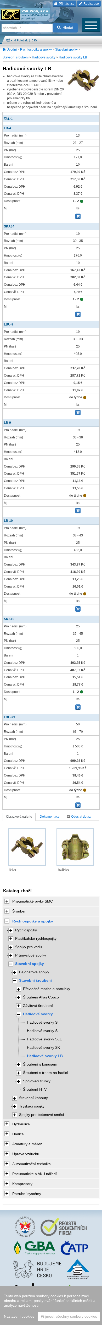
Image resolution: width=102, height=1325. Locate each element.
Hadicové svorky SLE (44, 1039)
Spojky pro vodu (28, 947)
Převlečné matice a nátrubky (46, 989)
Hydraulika (21, 1124)
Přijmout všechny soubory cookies (69, 1316)
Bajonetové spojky (34, 972)
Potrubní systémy (26, 1194)
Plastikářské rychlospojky (35, 939)
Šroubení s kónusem (40, 1064)
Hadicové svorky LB (73, 57)
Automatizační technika (31, 1164)
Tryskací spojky (31, 1106)
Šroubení (19, 911)
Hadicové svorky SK (43, 1048)
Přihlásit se (66, 4)
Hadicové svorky (43, 57)
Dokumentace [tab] (50, 816)
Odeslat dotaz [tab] (80, 816)
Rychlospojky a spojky (36, 49)
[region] (51, 1305)
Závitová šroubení (38, 1006)
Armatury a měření (27, 1144)
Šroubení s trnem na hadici (45, 1073)
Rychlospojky (26, 930)
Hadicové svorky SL (43, 1031)
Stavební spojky (66, 49)
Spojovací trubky (36, 1081)
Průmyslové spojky (30, 955)
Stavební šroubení (16, 57)
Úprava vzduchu (25, 1154)
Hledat (68, 27)
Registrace (91, 4)
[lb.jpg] (27, 847)
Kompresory (22, 1184)
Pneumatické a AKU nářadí (34, 1174)
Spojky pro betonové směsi (41, 1115)
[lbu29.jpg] (75, 847)
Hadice (18, 1134)
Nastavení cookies (19, 1316)
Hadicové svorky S (42, 1022)
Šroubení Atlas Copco (41, 997)
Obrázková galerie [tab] (19, 816)
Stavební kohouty (33, 1098)
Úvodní (12, 49)
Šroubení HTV (35, 1090)
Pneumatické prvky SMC (32, 901)
